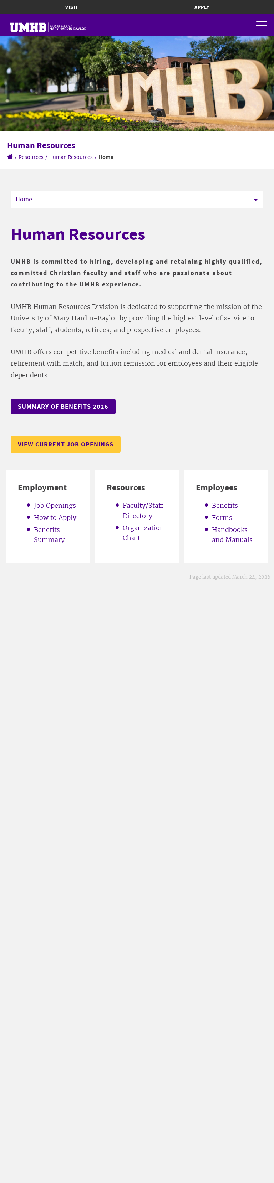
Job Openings (55, 505)
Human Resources (71, 156)
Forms (222, 517)
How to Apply (55, 517)
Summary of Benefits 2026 (63, 406)
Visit (71, 7)
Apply (201, 7)
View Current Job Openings (65, 444)
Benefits (225, 505)
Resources (31, 156)
